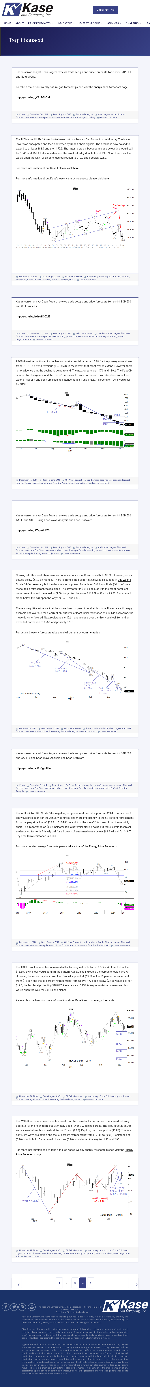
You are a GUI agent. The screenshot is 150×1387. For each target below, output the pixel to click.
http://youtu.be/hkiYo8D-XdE (33, 316)
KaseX (30, 279)
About (19, 23)
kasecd (28, 483)
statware (126, 550)
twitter (14, 1307)
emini (113, 114)
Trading (91, 117)
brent (88, 728)
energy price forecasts (107, 87)
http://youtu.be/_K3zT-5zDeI (33, 97)
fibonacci (121, 114)
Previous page (17, 1283)
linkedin (22, 1307)
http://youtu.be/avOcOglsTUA (33, 768)
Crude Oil (102, 333)
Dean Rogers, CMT (62, 114)
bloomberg (92, 276)
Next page (133, 1283)
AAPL (100, 547)
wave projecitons (79, 483)
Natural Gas (54, 117)
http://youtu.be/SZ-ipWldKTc (33, 530)
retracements (84, 336)
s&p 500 (65, 117)
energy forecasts (104, 1000)
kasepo (36, 483)
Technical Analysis (84, 114)
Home (7, 23)
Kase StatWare (37, 550)
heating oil (21, 279)
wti (29, 339)
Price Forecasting (42, 279)
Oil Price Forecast (73, 276)
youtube (32, 1307)
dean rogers (104, 114)
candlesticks (93, 479)
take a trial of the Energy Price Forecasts (92, 846)
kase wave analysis (39, 117)
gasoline (20, 483)
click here (73, 168)
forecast (20, 117)
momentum (46, 483)
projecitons (71, 336)
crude (95, 728)
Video (22, 114)
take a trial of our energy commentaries (76, 632)
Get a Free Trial (105, 9)
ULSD (71, 279)
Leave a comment (108, 117)
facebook (6, 1307)
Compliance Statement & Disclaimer (72, 1312)
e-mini (119, 785)
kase (27, 117)
